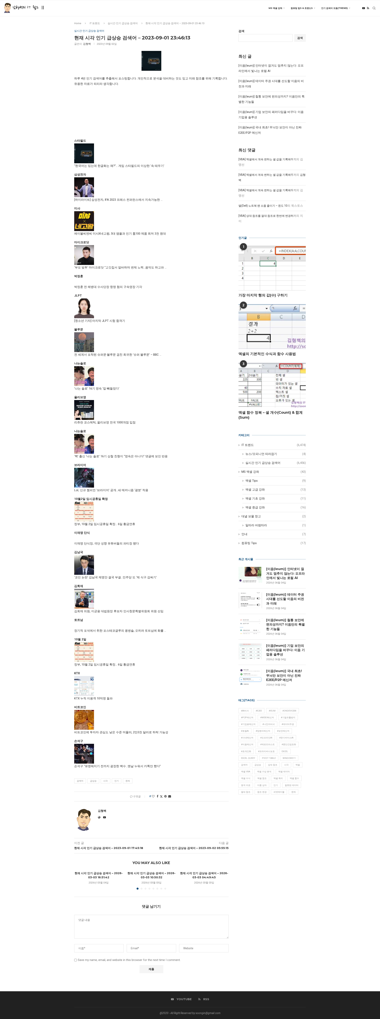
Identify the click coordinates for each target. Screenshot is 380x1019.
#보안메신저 (283, 731)
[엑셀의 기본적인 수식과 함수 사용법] (272, 326)
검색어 (80, 781)
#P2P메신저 (247, 717)
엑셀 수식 (245, 778)
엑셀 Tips (275, 480)
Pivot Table (269, 758)
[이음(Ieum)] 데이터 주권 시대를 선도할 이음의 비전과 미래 (285, 599)
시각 (105, 781)
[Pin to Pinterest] (165, 796)
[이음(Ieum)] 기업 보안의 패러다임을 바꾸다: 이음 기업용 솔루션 (285, 650)
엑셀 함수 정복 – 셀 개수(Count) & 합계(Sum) (270, 415)
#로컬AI (245, 731)
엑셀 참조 (262, 778)
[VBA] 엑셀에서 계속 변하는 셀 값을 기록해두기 (267, 159)
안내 (273, 534)
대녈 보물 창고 (273, 516)
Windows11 (289, 758)
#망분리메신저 (263, 731)
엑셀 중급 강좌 (275, 507)
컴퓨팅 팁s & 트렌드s (302, 8)
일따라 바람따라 (275, 525)
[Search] (374, 8)
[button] (79, 880)
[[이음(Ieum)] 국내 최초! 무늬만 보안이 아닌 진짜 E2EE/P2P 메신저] (250, 677)
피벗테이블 (279, 792)
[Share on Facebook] (157, 796)
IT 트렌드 (95, 23)
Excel (285, 751)
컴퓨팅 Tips (273, 543)
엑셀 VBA (245, 771)
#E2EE (259, 711)
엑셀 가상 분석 (264, 771)
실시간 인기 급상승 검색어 (123, 23)
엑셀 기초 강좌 (275, 498)
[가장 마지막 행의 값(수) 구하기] (272, 268)
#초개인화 (246, 751)
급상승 (93, 781)
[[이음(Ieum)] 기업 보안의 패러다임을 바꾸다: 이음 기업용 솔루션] (250, 651)
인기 (116, 781)
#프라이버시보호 (266, 751)
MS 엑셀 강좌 (275, 8)
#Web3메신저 (267, 717)
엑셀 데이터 (284, 771)
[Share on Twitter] (161, 796)
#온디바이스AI (286, 737)
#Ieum (272, 711)
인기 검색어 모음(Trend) (334, 8)
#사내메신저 (247, 737)
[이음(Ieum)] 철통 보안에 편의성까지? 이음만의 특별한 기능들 (285, 624)
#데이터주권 (288, 724)
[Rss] (368, 8)
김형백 (87, 43)
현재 (127, 781)
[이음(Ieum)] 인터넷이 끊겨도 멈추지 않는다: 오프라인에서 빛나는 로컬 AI (285, 573)
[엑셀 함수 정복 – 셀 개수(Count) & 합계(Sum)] (272, 385)
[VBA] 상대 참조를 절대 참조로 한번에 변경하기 (267, 215)
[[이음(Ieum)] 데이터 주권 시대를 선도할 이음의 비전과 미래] (250, 600)
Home (77, 23)
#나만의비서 (268, 724)
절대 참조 (245, 792)
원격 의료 (245, 785)
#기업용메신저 (248, 724)
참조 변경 (262, 792)
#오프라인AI (266, 737)
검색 (241, 31)
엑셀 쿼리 (278, 778)
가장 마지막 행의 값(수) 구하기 (263, 295)
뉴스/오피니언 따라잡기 (275, 454)
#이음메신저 (247, 744)
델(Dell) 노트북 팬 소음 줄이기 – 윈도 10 (262, 205)
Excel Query (248, 758)
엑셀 (297, 765)
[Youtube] (363, 8)
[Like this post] (153, 796)
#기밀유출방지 (288, 717)
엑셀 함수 (294, 778)
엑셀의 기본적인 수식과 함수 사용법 (267, 354)
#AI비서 (245, 711)
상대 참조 (272, 765)
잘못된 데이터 (291, 785)
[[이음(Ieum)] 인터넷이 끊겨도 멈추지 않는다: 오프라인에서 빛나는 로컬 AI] (250, 575)
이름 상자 (262, 785)
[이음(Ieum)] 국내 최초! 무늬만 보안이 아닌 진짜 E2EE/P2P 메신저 (284, 675)
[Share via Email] (169, 796)
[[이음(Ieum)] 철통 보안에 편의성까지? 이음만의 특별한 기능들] (250, 626)
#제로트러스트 (267, 744)
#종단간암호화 (289, 744)
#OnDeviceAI (289, 711)
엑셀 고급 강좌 (275, 489)
